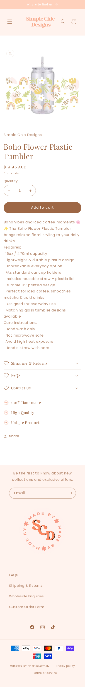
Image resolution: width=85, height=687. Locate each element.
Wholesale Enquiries (26, 596)
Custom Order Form (26, 607)
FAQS (13, 575)
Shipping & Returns (26, 585)
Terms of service (44, 673)
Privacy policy (65, 666)
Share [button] (14, 436)
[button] (9, 22)
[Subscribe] (70, 493)
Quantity (11, 181)
